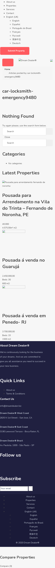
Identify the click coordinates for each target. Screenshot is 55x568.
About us (10, 1)
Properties (11, 5)
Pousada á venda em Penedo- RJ (24, 319)
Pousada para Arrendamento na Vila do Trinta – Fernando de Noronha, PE (27, 205)
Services (10, 9)
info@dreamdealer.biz (10, 405)
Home (7, 69)
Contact (10, 13)
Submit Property (16, 50)
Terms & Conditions (15, 393)
